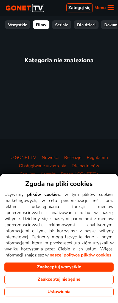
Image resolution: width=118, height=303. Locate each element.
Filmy (41, 25)
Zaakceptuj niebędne (59, 279)
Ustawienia (59, 292)
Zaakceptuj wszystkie (59, 267)
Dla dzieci (86, 25)
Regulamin (97, 158)
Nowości (50, 158)
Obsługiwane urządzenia (42, 166)
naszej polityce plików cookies (80, 255)
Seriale (61, 25)
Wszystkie (17, 25)
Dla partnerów (85, 166)
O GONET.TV (23, 158)
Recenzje (72, 158)
